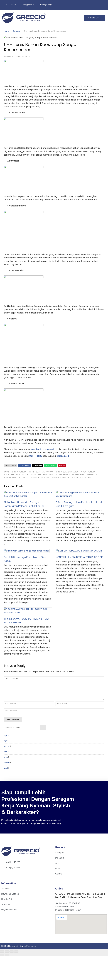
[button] (68, 18)
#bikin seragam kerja (67, 472)
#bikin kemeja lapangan (41, 472)
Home (6, 31)
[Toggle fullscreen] (7, 951)
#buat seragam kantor (16, 474)
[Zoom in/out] (2, 951)
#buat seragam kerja (42, 474)
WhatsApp (51, 465)
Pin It (63, 465)
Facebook (25, 465)
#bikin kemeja (19, 472)
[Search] (43, 727)
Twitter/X (38, 465)
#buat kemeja (88, 472)
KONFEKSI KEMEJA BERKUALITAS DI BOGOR (79, 557)
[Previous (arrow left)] (2, 955)
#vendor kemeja (60, 477)
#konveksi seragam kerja (36, 477)
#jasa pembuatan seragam (70, 474)
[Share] (11, 951)
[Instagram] (5, 876)
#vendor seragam (81, 477)
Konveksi (16, 31)
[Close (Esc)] (16, 951)
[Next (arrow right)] (7, 955)
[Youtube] (13, 876)
